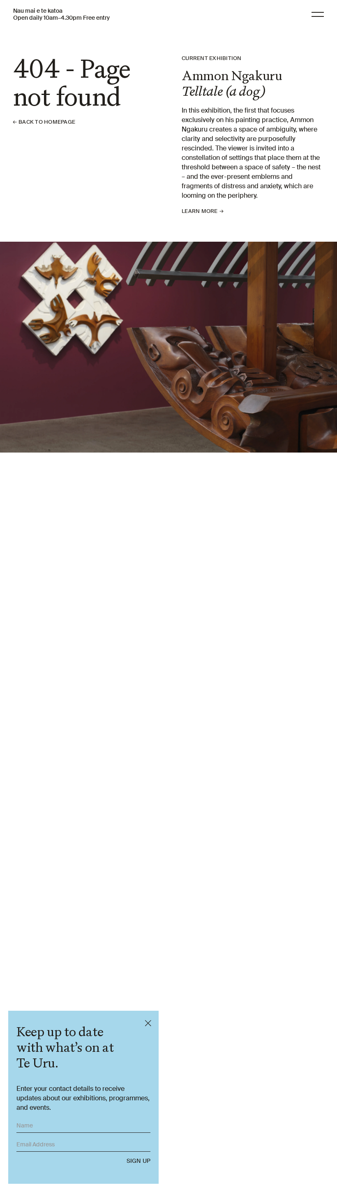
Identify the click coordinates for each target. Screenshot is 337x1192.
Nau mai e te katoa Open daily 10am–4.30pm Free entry (61, 14)
